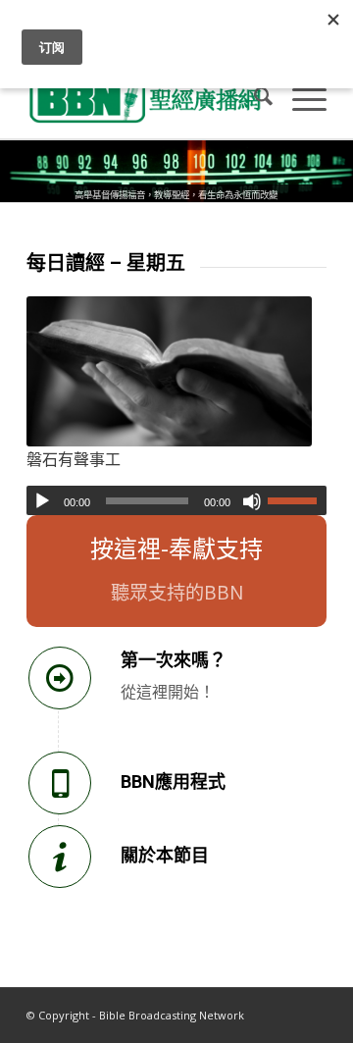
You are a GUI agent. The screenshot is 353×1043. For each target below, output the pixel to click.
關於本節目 (165, 855)
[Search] (253, 99)
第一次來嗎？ (174, 660)
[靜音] (252, 501)
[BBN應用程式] (59, 783)
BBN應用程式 (173, 781)
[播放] (42, 501)
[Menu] (300, 99)
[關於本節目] (59, 856)
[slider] (297, 500)
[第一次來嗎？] (59, 678)
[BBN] (146, 99)
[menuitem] (253, 99)
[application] (176, 500)
